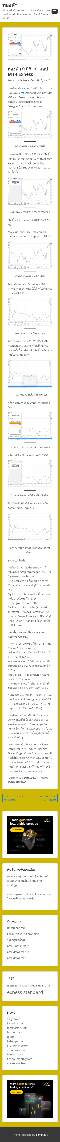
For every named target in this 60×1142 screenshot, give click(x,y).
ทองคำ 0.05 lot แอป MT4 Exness (14, 798)
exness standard (17, 781)
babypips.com (15, 1041)
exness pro (41, 985)
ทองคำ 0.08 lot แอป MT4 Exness (46, 798)
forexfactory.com (17, 1028)
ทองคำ (10, 4)
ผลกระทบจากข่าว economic (23, 934)
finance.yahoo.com (18, 1045)
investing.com (15, 1023)
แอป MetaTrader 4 (28, 777)
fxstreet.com (14, 1032)
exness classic (14, 985)
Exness (23, 771)
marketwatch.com (17, 1063)
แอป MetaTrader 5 (18, 958)
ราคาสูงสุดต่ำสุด (16, 940)
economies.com (16, 1050)
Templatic (42, 1134)
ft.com (10, 1036)
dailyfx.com (13, 1019)
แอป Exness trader (18, 946)
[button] (55, 11)
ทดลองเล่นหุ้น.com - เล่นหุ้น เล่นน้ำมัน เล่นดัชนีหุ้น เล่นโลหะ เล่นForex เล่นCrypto (28, 881)
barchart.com (15, 1054)
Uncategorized (16, 928)
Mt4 (23, 93)
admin (47, 80)
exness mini (27, 986)
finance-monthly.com (19, 1059)
